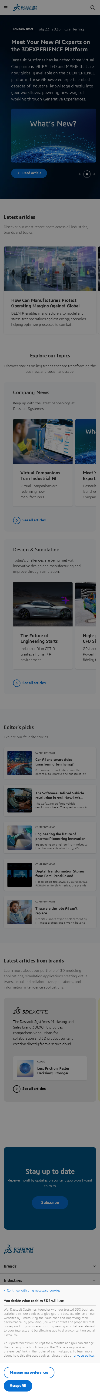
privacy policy (83, 1355)
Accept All (18, 1386)
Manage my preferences (29, 1372)
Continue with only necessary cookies (33, 1290)
